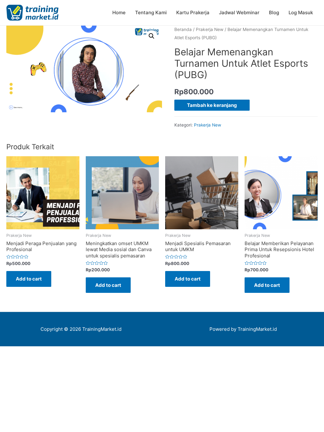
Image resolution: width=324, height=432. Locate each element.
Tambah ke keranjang (212, 105)
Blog (274, 12)
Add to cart (29, 279)
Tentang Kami (151, 12)
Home (119, 12)
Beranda (183, 29)
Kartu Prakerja (192, 12)
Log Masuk (301, 12)
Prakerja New (209, 29)
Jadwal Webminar (239, 12)
